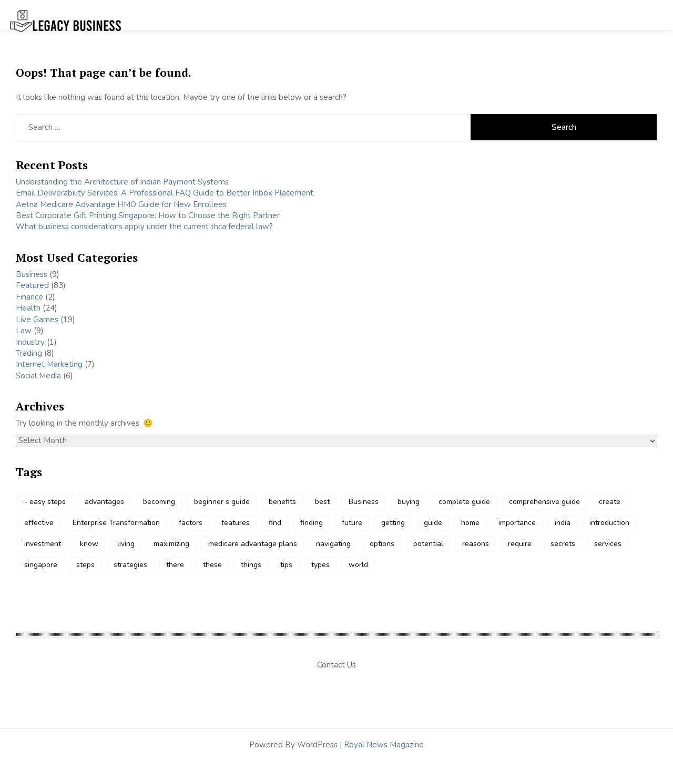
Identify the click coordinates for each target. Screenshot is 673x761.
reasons (475, 544)
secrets (562, 544)
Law (24, 330)
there (175, 565)
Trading (29, 353)
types (320, 565)
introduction (609, 523)
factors (190, 523)
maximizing (171, 544)
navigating (333, 544)
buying (408, 502)
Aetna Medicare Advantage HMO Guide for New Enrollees (121, 204)
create (609, 502)
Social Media (38, 376)
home (470, 523)
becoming (159, 502)
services (607, 544)
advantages (104, 502)
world (358, 565)
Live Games (37, 319)
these (212, 565)
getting (393, 523)
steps (85, 565)
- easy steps (45, 502)
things (251, 565)
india (562, 523)
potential (428, 544)
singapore (40, 565)
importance (517, 523)
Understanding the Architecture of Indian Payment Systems (122, 182)
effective (39, 523)
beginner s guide (222, 502)
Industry (30, 342)
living (126, 544)
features (235, 523)
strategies (130, 565)
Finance (29, 297)
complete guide (464, 502)
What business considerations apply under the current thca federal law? (144, 226)
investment (42, 544)
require (520, 544)
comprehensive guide (544, 502)
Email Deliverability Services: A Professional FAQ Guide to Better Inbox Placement (164, 193)
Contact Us (336, 665)
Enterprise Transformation (116, 523)
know (89, 544)
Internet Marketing (49, 364)
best (322, 502)
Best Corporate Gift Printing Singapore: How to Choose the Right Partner (148, 215)
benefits (282, 502)
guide (433, 523)
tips (286, 565)
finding (311, 523)
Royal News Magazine (384, 744)
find (275, 523)
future (352, 523)
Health (28, 308)
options (382, 544)
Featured (32, 285)
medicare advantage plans (252, 544)
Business (31, 274)
